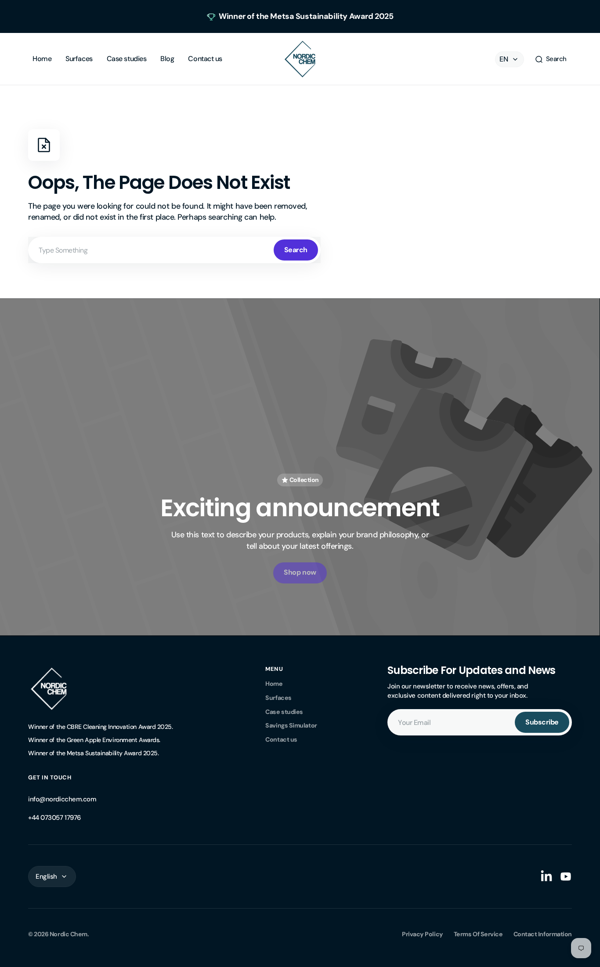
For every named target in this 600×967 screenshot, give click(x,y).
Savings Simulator (291, 725)
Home (273, 684)
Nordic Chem (68, 934)
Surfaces (278, 698)
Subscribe (542, 722)
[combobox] (174, 250)
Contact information (542, 934)
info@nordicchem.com (62, 799)
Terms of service (478, 934)
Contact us (281, 739)
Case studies (284, 712)
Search (295, 249)
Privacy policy (422, 934)
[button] (551, 59)
